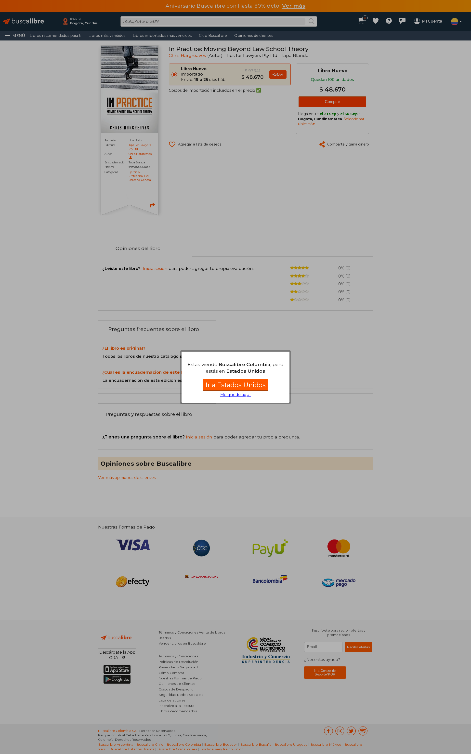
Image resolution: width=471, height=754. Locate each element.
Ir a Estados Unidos (236, 385)
